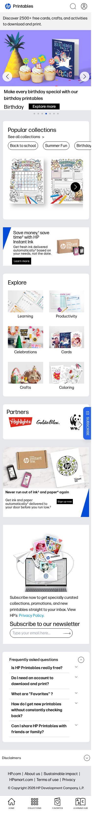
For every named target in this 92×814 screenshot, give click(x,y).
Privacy (68, 779)
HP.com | (16, 773)
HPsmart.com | (23, 779)
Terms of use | (49, 779)
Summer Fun (56, 145)
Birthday (84, 145)
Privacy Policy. (31, 615)
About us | (34, 773)
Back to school (23, 145)
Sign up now (65, 501)
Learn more (21, 261)
